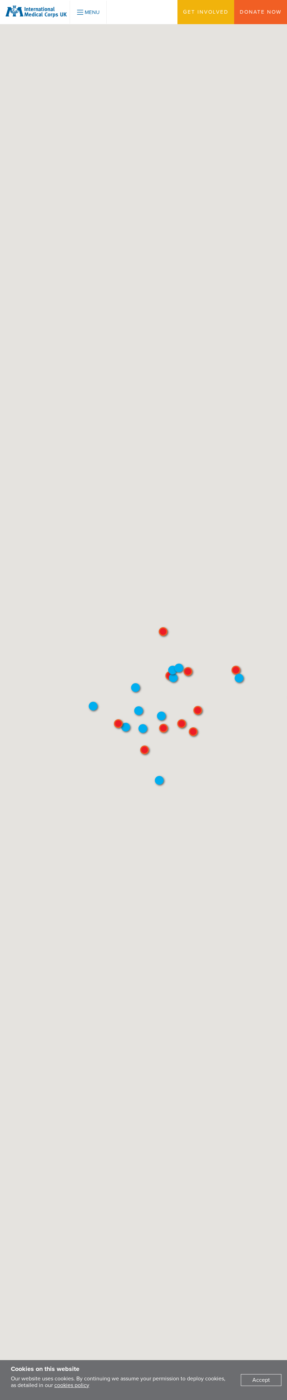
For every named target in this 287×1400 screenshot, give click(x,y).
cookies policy (71, 1385)
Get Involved (206, 12)
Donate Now (260, 12)
